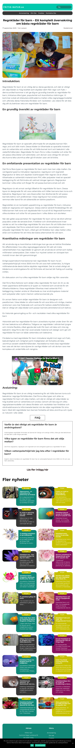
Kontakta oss (51, 13)
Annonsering (24, 13)
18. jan (62, 509)
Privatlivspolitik (40, 745)
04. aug (26, 488)
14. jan (62, 635)
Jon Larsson (22, 28)
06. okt (26, 509)
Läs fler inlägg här (37, 469)
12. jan (62, 699)
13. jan (26, 678)
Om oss (33, 13)
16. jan (62, 572)
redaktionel (68, 28)
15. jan (62, 488)
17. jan (26, 551)
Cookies (41, 13)
